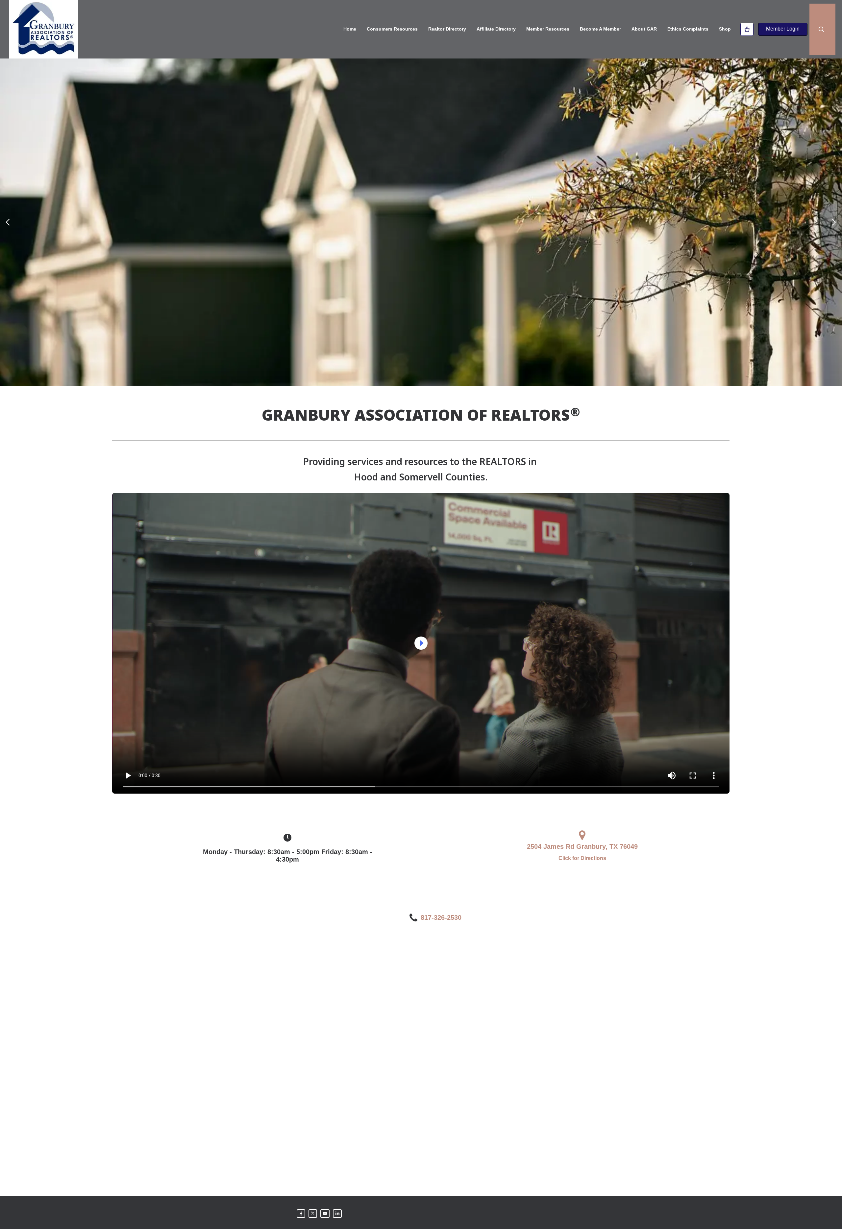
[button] (7, 222)
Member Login (783, 29)
